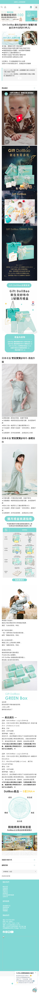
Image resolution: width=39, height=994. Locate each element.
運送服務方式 (6, 905)
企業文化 (5, 891)
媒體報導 (5, 893)
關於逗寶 (5, 886)
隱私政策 (5, 909)
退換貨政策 (6, 907)
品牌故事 (5, 888)
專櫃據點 (5, 910)
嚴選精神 (5, 890)
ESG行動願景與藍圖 (8, 895)
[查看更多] (19, 79)
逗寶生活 (5, 896)
